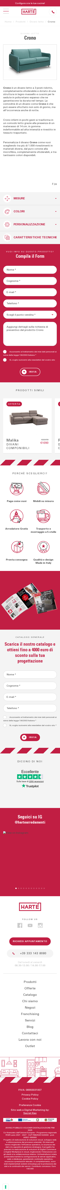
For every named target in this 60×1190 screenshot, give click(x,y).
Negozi (30, 1007)
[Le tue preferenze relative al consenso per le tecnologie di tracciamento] (6, 1187)
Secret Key (30, 1113)
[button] (16, 888)
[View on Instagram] (30, 858)
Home (8, 22)
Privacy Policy (30, 1094)
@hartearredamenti (30, 822)
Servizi (30, 1020)
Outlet (30, 1046)
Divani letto (37, 22)
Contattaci (30, 1033)
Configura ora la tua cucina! (30, 3)
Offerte (30, 988)
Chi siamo (30, 1001)
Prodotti (21, 22)
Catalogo (30, 994)
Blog (30, 1026)
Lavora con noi (30, 1039)
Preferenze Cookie (30, 1105)
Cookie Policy (30, 1098)
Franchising (30, 1014)
